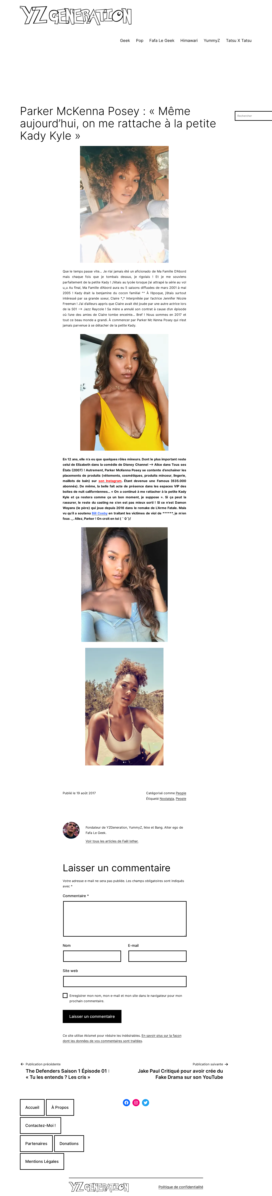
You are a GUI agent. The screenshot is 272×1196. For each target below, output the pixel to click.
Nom (67, 945)
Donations (69, 1143)
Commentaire (76, 896)
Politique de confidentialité (181, 1187)
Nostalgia (167, 799)
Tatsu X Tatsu (239, 40)
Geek (125, 40)
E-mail (133, 945)
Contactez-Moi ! (40, 1125)
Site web (70, 971)
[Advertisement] (136, 75)
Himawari (189, 40)
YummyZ (212, 40)
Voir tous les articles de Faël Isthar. (112, 841)
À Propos (60, 1107)
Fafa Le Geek (161, 40)
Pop (139, 40)
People (181, 793)
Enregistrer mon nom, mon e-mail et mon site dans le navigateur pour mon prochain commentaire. (125, 998)
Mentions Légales (42, 1161)
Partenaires (36, 1143)
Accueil (32, 1107)
